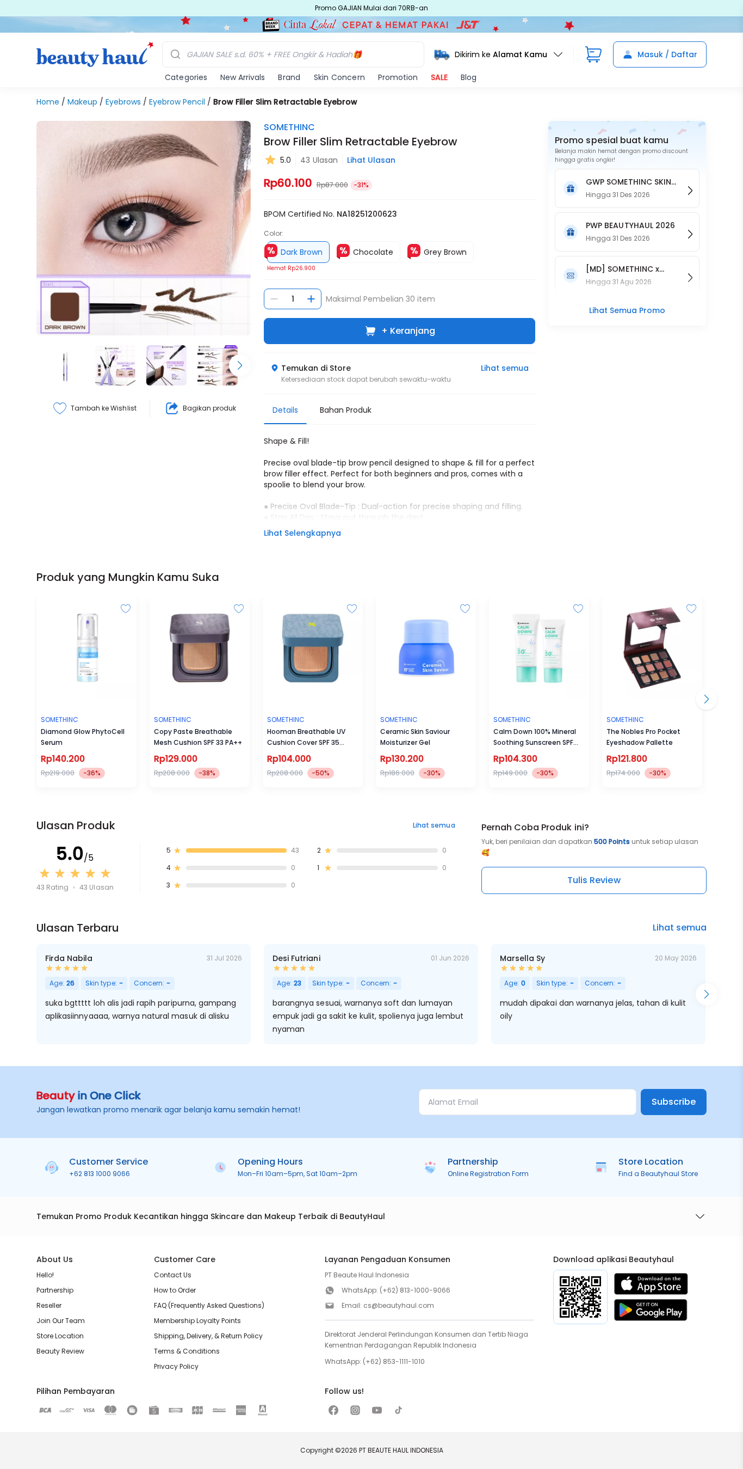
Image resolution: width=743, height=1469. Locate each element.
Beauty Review (60, 1351)
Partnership (54, 1290)
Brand (289, 77)
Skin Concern (339, 77)
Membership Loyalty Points (197, 1320)
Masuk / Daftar (667, 54)
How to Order (175, 1290)
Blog (468, 77)
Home (47, 101)
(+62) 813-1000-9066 (415, 1290)
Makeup (82, 101)
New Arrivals (242, 77)
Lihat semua (505, 368)
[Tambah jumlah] (311, 299)
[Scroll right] (240, 365)
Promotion (398, 77)
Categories (186, 77)
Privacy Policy (176, 1366)
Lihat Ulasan (371, 160)
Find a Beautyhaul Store (658, 1173)
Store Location (60, 1336)
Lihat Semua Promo (627, 310)
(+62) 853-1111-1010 (394, 1361)
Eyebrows (123, 101)
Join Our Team (60, 1320)
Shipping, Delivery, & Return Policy (208, 1336)
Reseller (48, 1305)
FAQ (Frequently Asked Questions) (209, 1305)
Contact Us (172, 1275)
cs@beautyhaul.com (398, 1305)
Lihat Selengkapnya (302, 533)
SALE (439, 77)
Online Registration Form (488, 1173)
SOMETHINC (289, 127)
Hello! (45, 1275)
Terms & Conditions (187, 1351)
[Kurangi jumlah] (274, 299)
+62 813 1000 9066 (99, 1173)
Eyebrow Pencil (177, 101)
